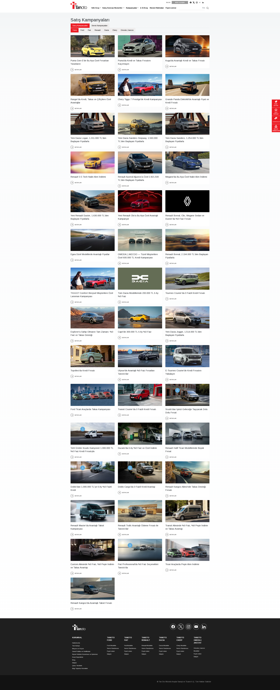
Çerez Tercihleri (77, 665)
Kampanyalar (131, 8)
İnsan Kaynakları (77, 657)
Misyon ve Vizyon (78, 648)
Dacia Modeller (164, 645)
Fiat (89, 30)
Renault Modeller (147, 645)
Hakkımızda (76, 643)
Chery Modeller (181, 645)
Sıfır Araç (95, 8)
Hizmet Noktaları (157, 8)
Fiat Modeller (128, 645)
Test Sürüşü (76, 646)
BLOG (168, 2)
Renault (98, 30)
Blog (73, 660)
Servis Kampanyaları (100, 26)
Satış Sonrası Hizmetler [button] (112, 8)
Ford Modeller (111, 645)
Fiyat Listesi (171, 8)
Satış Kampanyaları (80, 26)
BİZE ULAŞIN (180, 2)
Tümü (74, 30)
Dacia (106, 30)
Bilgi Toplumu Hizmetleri (80, 668)
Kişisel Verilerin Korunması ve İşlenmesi (85, 654)
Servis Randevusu (113, 648)
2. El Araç (144, 8)
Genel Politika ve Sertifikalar (81, 651)
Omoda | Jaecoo (127, 30)
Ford (82, 30)
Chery (115, 30)
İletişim (74, 663)
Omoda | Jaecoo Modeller (199, 649)
